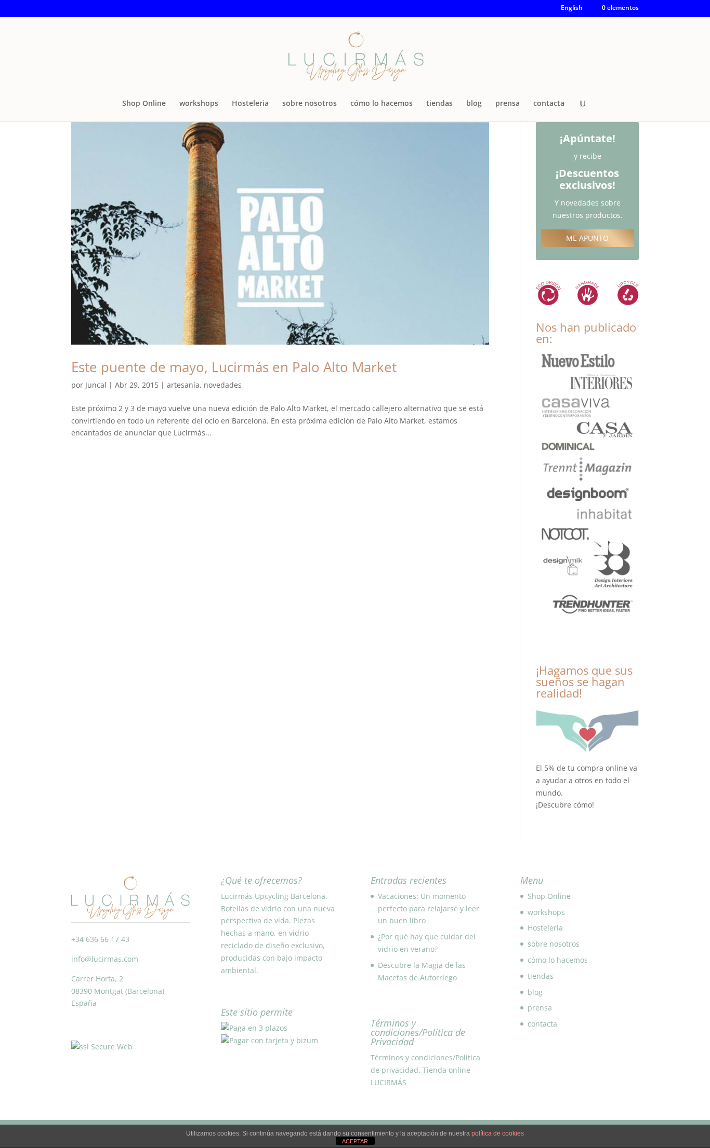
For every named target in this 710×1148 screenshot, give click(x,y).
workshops (198, 104)
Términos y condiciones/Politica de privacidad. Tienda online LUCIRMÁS (425, 1070)
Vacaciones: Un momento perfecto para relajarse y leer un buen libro (428, 908)
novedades (223, 385)
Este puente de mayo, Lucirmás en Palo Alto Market (234, 367)
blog (474, 104)
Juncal (96, 385)
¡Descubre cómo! (565, 805)
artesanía (183, 385)
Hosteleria (250, 104)
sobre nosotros (309, 104)
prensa (507, 104)
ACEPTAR (355, 1141)
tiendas (439, 104)
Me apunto (587, 238)
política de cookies (497, 1133)
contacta (548, 104)
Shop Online (144, 104)
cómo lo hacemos (381, 104)
